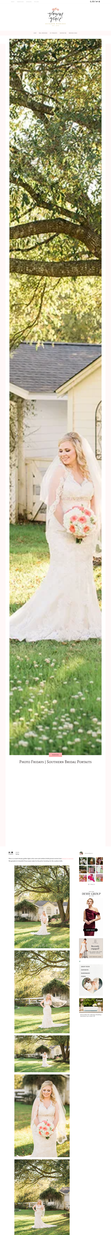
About (12, 1)
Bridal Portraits (55, 754)
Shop (35, 33)
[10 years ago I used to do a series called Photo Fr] (83, 861)
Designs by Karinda (67, 858)
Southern (11, 854)
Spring (17, 854)
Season (17, 852)
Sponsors (29, 1)
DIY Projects (53, 33)
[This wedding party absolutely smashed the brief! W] (100, 878)
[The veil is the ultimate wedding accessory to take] (91, 878)
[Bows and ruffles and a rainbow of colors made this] (100, 869)
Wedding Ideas (73, 33)
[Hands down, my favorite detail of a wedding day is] (91, 869)
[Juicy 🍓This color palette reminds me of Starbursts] (83, 878)
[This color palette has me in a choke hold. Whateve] (83, 869)
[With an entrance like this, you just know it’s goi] (91, 861)
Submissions (20, 1)
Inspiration (63, 33)
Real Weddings (43, 33)
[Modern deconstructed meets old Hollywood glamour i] (100, 861)
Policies (36, 1)
